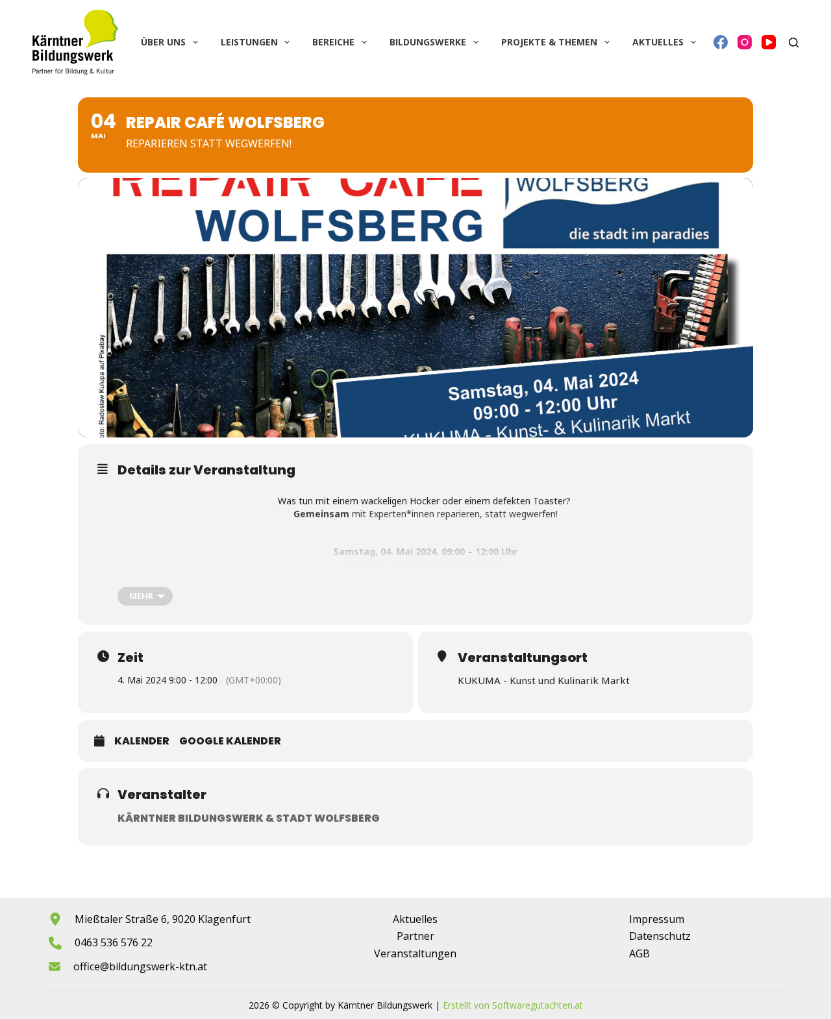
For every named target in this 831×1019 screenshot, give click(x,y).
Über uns (163, 42)
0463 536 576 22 (114, 942)
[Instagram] (745, 42)
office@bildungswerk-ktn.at (140, 966)
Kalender (141, 741)
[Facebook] (720, 42)
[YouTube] (769, 42)
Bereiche (333, 42)
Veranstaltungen (415, 953)
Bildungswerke (428, 42)
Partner (415, 936)
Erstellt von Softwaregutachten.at (513, 1005)
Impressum (656, 919)
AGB (639, 953)
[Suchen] (794, 42)
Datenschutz (660, 936)
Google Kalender (230, 741)
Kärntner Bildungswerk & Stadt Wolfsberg (249, 818)
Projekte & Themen (549, 42)
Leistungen (249, 42)
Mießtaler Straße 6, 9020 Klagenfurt (163, 919)
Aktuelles (658, 42)
